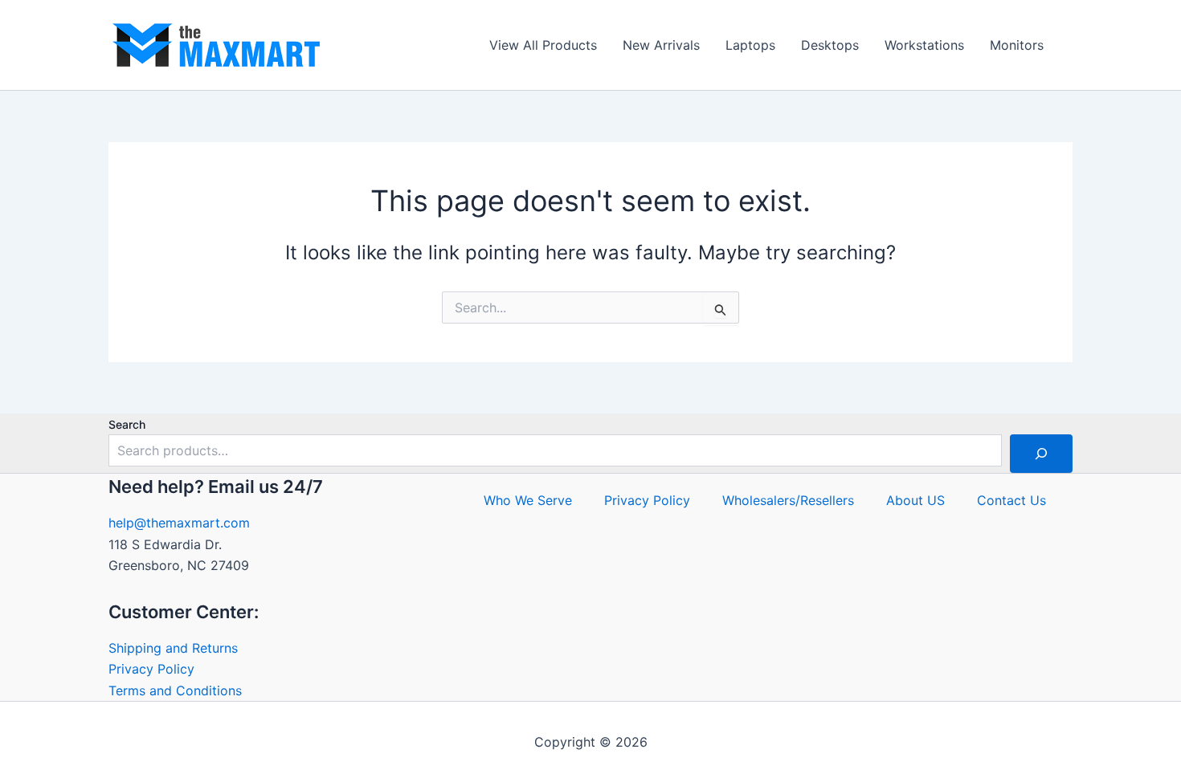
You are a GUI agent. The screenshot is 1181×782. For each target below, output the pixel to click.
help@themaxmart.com (179, 523)
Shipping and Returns (173, 648)
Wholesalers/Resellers (788, 500)
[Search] (1041, 453)
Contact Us (1011, 500)
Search (126, 424)
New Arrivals (661, 45)
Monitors (1017, 45)
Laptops (750, 45)
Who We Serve (528, 500)
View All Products (543, 45)
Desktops (830, 45)
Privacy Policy (151, 669)
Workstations (924, 45)
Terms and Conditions (175, 690)
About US (915, 500)
